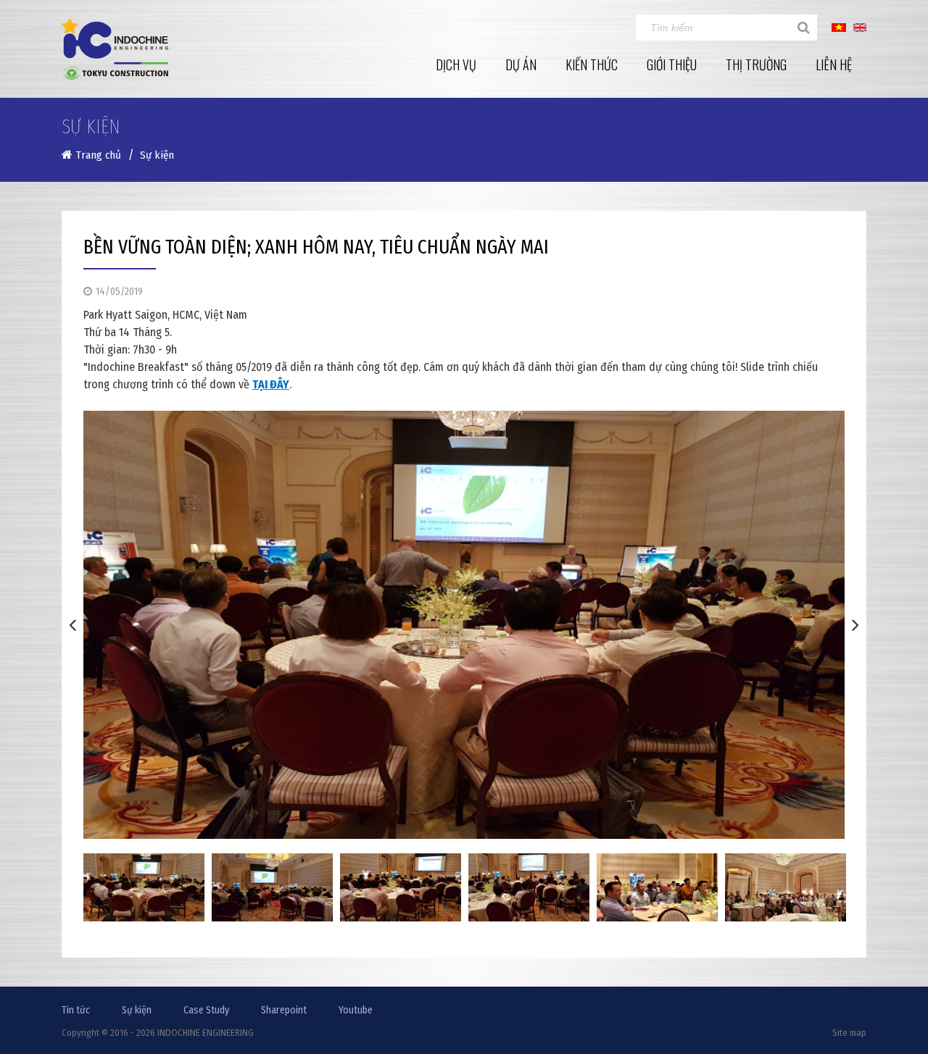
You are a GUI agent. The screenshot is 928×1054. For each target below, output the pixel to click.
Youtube (356, 1010)
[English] (859, 26)
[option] (464, 625)
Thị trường (756, 64)
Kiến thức (592, 64)
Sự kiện (137, 1010)
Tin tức (76, 1010)
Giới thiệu (672, 64)
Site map (849, 1032)
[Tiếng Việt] (839, 26)
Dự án (520, 64)
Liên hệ (834, 64)
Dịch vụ (456, 64)
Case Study (206, 1010)
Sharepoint (284, 1010)
